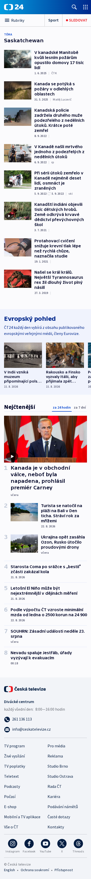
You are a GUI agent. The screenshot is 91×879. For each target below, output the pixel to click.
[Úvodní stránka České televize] (25, 689)
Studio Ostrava (60, 776)
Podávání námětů (63, 806)
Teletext (11, 776)
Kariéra (54, 796)
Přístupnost (64, 870)
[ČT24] (14, 7)
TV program (14, 745)
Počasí (9, 796)
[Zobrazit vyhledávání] (74, 7)
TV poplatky (14, 766)
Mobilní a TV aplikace (22, 816)
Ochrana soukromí (35, 870)
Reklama (55, 755)
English (9, 870)
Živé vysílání (14, 755)
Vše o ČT (11, 826)
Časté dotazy (59, 816)
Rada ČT (55, 786)
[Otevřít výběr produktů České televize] (85, 7)
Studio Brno (58, 766)
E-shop (10, 806)
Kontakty (56, 826)
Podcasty (12, 786)
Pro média (56, 745)
